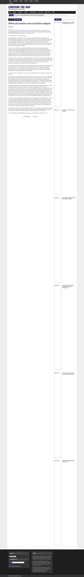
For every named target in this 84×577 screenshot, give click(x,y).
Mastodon (36, 1)
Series (53, 12)
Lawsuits (26, 12)
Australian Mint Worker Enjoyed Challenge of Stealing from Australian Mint (67, 286)
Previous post (27, 116)
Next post (35, 116)
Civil (10, 12)
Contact (21, 1)
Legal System (40, 12)
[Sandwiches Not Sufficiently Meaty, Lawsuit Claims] (57, 544)
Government (20, 12)
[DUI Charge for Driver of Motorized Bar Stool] (57, 193)
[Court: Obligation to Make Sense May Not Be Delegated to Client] (57, 281)
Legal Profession (33, 12)
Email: (10, 562)
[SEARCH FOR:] (69, 15)
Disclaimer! (15, 1)
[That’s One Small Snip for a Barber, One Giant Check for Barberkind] (57, 456)
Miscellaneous (47, 12)
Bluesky (31, 1)
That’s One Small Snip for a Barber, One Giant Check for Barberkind (68, 373)
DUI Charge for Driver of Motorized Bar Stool (68, 110)
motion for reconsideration (19, 113)
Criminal (14, 12)
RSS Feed (10, 3)
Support (26, 1)
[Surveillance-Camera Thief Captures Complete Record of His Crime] (57, 106)
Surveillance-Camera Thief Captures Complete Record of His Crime (68, 23)
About (10, 1)
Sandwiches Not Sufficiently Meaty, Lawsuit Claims (68, 461)
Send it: (10, 566)
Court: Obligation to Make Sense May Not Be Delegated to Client (68, 198)
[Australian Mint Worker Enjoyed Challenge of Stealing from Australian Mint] (57, 369)
